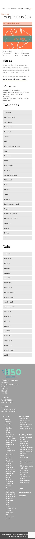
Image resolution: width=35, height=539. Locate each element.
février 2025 (8, 340)
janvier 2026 (8, 287)
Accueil (6, 416)
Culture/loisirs (25, 435)
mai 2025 (7, 326)
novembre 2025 (9, 297)
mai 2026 (7, 268)
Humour (7, 189)
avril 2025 (7, 331)
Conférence (8, 122)
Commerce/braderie (10, 218)
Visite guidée (8, 180)
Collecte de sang (9, 117)
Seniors (6, 161)
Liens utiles (24, 472)
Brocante (7, 199)
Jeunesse (9, 459)
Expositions (24, 458)
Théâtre (6, 136)
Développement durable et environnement (11, 442)
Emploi (6, 209)
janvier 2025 (8, 345)
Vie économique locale (10, 517)
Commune (6, 420)
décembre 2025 (9, 292)
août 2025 (7, 312)
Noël (5, 185)
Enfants (6, 233)
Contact (22, 496)
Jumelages (9, 461)
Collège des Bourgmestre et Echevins (25, 420)
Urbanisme (9, 513)
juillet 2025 (7, 316)
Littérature (7, 156)
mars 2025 (7, 336)
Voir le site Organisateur (14, 94)
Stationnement (10, 492)
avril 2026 (7, 273)
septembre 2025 (9, 307)
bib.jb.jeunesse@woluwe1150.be (14, 79)
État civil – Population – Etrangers (10, 455)
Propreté (8, 477)
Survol (8, 504)
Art (5, 238)
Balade (6, 228)
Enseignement (10, 451)
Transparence (25, 492)
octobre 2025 (8, 302)
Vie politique (24, 416)
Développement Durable (11, 204)
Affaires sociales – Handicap (9, 424)
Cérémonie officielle (10, 175)
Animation (7, 223)
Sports (22, 474)
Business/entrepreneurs (12, 146)
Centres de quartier (10, 214)
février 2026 (8, 283)
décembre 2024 (9, 350)
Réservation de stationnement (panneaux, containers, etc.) (10, 498)
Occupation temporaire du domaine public (10, 469)
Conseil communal (26, 424)
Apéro (6, 194)
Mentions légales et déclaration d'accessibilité (21, 535)
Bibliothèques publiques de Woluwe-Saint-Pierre (27, 445)
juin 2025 (7, 321)
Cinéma (6, 141)
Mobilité (8, 465)
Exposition (7, 132)
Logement (9, 463)
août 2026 (7, 254)
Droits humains (9, 127)
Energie (8, 449)
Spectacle (7, 112)
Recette (8, 479)
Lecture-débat (8, 165)
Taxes (8, 506)
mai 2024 (7, 355)
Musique (7, 170)
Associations (24, 441)
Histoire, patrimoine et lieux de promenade (26, 468)
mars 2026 (7, 278)
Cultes (22, 456)
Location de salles (26, 462)
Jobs (21, 489)
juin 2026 (7, 263)
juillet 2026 (7, 259)
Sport (6, 151)
